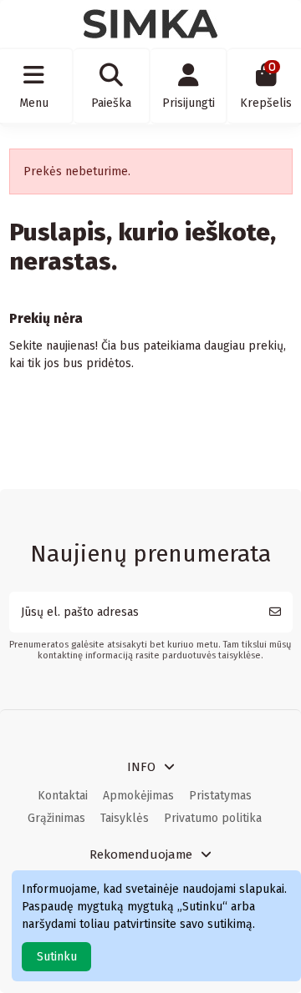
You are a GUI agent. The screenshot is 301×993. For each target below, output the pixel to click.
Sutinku (57, 957)
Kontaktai (63, 796)
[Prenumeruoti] (275, 612)
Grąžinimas (56, 818)
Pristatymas (220, 796)
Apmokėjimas (138, 796)
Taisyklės (124, 818)
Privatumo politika (213, 818)
